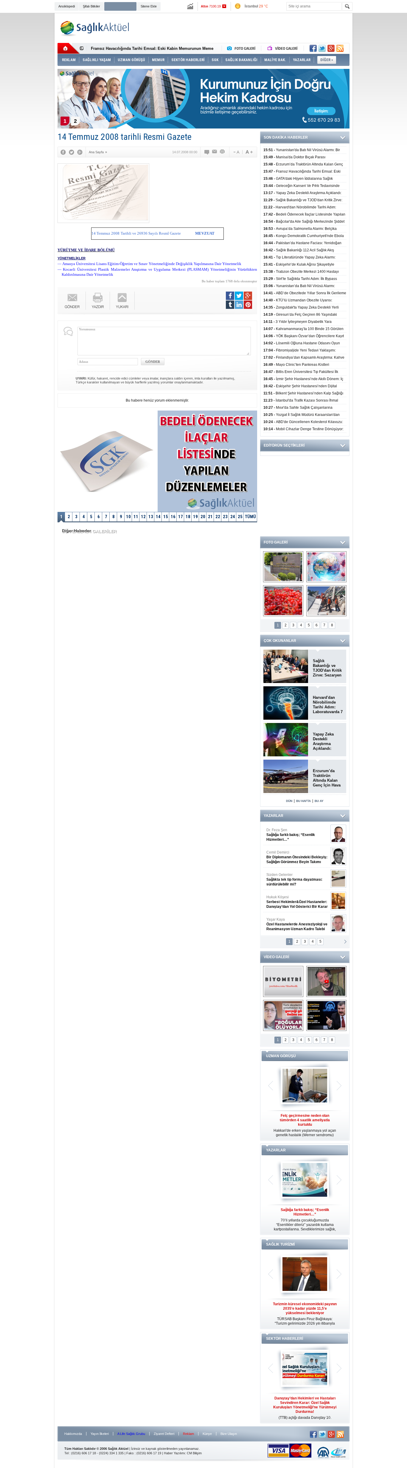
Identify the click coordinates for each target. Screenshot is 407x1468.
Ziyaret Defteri (164, 1434)
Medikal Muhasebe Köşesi (296, 879)
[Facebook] (63, 152)
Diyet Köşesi (292, 899)
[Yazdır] (222, 152)
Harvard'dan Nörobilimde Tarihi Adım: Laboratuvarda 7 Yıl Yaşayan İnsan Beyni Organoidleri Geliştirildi (328, 704)
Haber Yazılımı (174, 1453)
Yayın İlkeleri (100, 1434)
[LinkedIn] (239, 305)
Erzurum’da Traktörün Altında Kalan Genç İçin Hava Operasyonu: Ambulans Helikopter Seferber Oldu (327, 778)
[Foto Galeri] (242, 48)
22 (217, 516)
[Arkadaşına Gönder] (215, 152)
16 (173, 516)
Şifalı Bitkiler (91, 6)
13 (150, 516)
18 (188, 516)
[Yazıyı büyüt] (249, 152)
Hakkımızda (73, 1434)
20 (203, 516)
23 (225, 516)
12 (143, 516)
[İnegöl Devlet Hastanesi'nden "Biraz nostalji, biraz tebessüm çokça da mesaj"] (326, 981)
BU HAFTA (303, 801)
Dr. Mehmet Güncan (297, 835)
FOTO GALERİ (276, 542)
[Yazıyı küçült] (236, 152)
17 (180, 516)
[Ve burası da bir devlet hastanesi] (283, 566)
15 (165, 516)
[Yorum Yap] (207, 152)
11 (135, 516)
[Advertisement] (28, 105)
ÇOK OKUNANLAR (280, 641)
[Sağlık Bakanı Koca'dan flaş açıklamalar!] (326, 1015)
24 (232, 516)
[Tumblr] (230, 305)
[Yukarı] (122, 301)
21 (210, 516)
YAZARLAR (273, 816)
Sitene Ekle (149, 6)
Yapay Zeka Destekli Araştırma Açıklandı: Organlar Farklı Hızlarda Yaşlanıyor (327, 741)
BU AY (319, 801)
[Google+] (80, 152)
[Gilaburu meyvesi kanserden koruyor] (283, 600)
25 (240, 516)
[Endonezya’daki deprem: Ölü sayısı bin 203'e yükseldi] (326, 600)
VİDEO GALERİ (276, 957)
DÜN (289, 801)
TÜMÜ (250, 516)
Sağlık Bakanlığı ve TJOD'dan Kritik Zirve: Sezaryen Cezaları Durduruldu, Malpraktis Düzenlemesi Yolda (327, 668)
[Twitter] (71, 152)
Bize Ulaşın (228, 1434)
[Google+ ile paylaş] (331, 48)
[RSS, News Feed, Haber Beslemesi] (340, 48)
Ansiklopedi (66, 6)
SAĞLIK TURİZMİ (280, 1244)
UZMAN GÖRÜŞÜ (281, 1056)
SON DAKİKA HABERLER (286, 137)
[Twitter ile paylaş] (322, 48)
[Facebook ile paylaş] (313, 48)
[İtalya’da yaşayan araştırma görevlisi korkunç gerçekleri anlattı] (283, 1015)
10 (128, 516)
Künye (207, 1434)
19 (195, 516)
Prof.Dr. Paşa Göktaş (290, 924)
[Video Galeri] (283, 48)
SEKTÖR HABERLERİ (284, 1339)
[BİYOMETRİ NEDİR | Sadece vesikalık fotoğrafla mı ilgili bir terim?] (283, 981)
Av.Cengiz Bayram (292, 857)
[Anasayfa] (69, 48)
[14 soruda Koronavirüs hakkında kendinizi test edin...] (326, 566)
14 (158, 516)
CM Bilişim (194, 1453)
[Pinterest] (248, 305)
